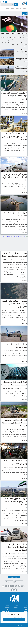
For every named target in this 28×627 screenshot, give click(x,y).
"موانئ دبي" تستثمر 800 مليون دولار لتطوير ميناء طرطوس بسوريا (14, 96)
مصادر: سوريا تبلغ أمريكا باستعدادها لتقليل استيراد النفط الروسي (16, 547)
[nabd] (25, 586)
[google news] (22, 586)
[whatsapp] (16, 586)
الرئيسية (25, 8)
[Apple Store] (9, 582)
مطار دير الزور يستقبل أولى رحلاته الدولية (16, 345)
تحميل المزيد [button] (14, 577)
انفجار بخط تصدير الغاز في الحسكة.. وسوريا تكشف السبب (21, 68)
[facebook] (15, 589)
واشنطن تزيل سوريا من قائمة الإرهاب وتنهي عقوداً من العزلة (21, 51)
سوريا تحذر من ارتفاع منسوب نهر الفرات (14, 214)
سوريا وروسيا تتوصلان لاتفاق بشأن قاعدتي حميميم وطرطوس (14, 304)
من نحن (7, 609)
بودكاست (16, 607)
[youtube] (3, 586)
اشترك (14, 619)
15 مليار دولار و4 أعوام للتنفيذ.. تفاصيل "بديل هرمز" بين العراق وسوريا (14, 136)
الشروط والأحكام (5, 611)
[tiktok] (9, 586)
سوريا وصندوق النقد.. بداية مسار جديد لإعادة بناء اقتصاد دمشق (15, 501)
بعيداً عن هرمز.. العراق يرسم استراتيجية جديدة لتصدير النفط (14, 254)
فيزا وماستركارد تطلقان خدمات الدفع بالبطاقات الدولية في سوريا (14, 34)
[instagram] (12, 586)
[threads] (19, 586)
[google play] (19, 582)
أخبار (21, 8)
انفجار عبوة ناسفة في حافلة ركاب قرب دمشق (15, 462)
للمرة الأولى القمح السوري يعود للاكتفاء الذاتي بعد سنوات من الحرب (14, 423)
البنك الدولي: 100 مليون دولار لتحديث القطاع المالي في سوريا (14, 383)
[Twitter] (6, 586)
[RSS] (12, 589)
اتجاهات (12, 8)
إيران (12, 4)
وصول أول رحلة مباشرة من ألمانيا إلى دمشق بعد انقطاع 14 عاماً (14, 177)
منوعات (7, 8)
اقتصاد (17, 8)
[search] (2, 2)
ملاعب (25, 609)
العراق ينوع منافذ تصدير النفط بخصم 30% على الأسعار (21, 60)
